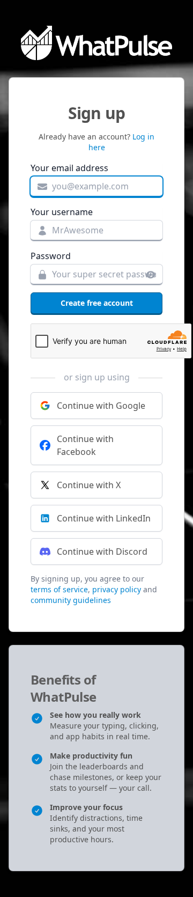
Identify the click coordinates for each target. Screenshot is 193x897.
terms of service (59, 589)
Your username (62, 212)
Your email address (69, 168)
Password (51, 256)
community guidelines (71, 600)
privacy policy (116, 589)
